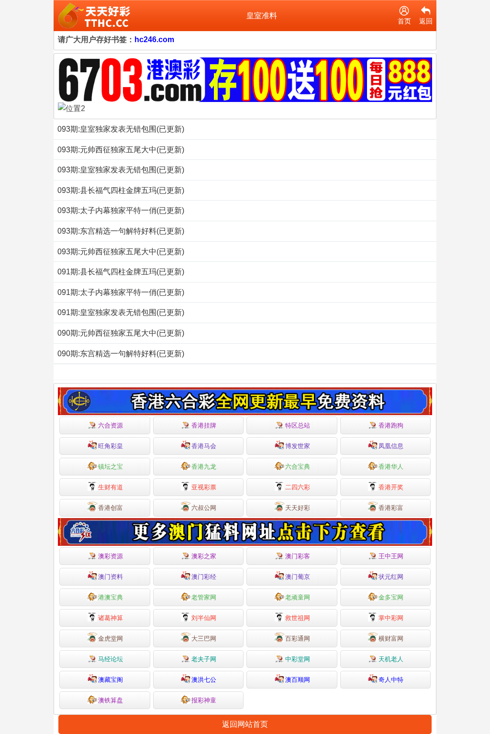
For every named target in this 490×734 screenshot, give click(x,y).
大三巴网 (203, 638)
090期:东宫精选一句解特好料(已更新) (120, 354)
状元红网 (391, 576)
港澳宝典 (110, 597)
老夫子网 (203, 659)
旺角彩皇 (110, 446)
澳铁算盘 (110, 700)
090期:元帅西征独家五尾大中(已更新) (120, 333)
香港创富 (110, 507)
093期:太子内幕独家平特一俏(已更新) (120, 210)
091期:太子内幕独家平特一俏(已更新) (120, 292)
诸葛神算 (110, 617)
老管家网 (203, 597)
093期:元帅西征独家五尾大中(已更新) (120, 150)
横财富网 (391, 638)
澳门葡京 (297, 576)
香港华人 (391, 466)
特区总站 (297, 425)
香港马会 (203, 446)
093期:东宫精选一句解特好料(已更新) (120, 231)
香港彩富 (391, 507)
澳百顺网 (297, 679)
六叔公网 (203, 507)
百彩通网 (297, 638)
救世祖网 (297, 617)
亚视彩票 (203, 487)
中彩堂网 (297, 659)
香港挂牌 (203, 425)
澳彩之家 (203, 556)
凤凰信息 (391, 446)
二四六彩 (297, 487)
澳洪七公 (203, 679)
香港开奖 (391, 487)
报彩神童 (203, 700)
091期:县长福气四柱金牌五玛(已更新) (120, 272)
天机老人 (391, 659)
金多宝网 (391, 597)
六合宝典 (297, 466)
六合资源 (110, 425)
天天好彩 (297, 507)
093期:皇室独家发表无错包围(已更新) (120, 129)
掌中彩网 (391, 617)
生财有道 (110, 487)
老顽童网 (297, 597)
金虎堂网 (110, 638)
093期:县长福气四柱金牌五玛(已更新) (120, 190)
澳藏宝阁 (110, 679)
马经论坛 (110, 659)
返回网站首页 (245, 724)
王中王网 (391, 556)
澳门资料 (110, 576)
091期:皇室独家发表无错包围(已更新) (120, 312)
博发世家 (297, 446)
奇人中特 (391, 679)
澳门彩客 (297, 556)
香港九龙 (203, 466)
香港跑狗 (391, 425)
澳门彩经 (203, 576)
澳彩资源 (110, 556)
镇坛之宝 (110, 466)
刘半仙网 (203, 617)
